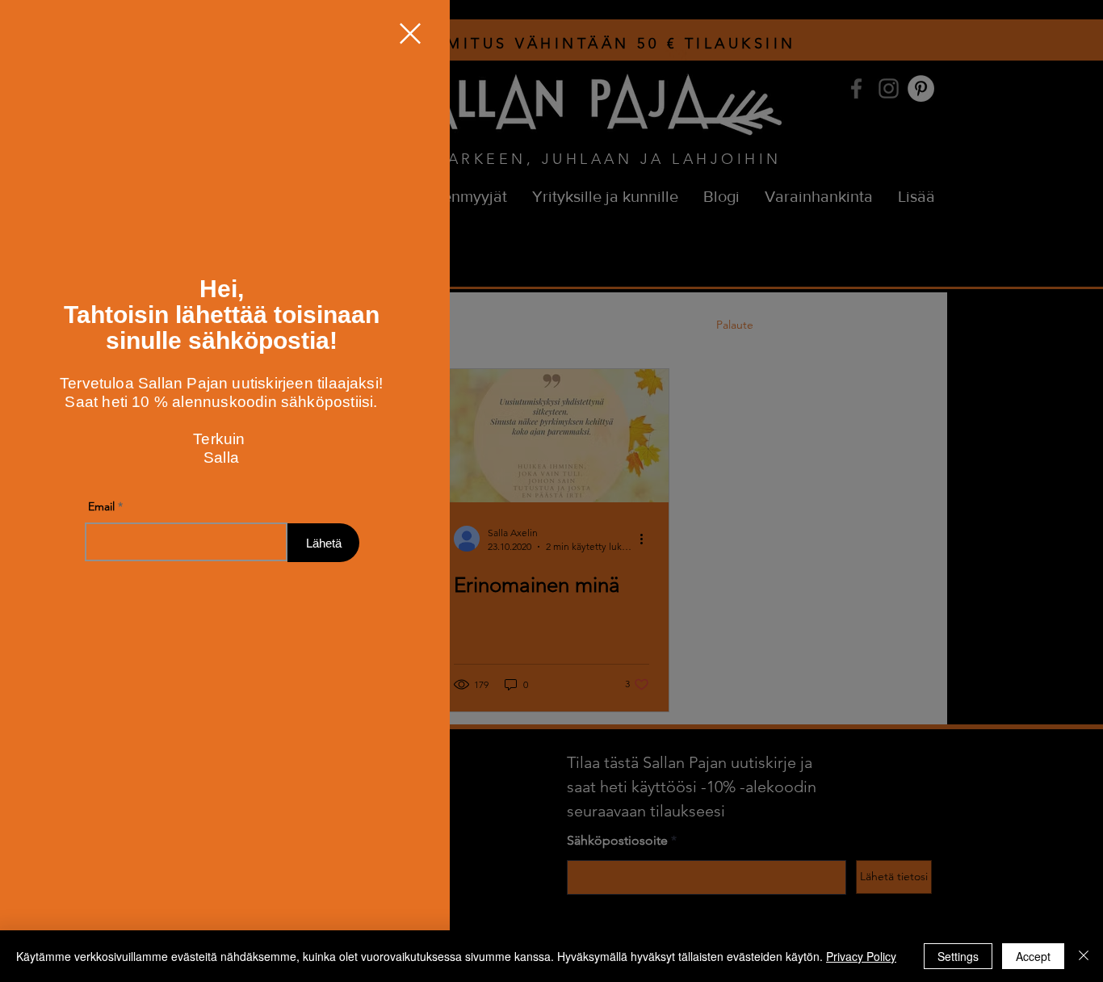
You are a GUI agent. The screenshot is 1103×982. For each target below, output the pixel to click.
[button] (410, 33)
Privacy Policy (861, 956)
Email (101, 510)
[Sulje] (1083, 956)
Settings (958, 956)
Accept (1033, 956)
